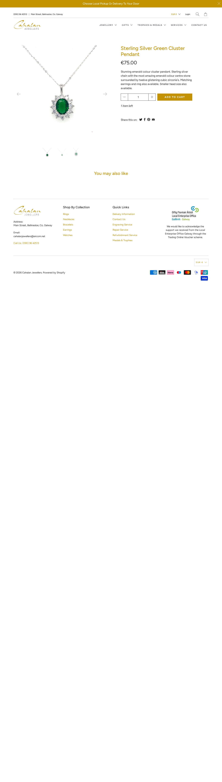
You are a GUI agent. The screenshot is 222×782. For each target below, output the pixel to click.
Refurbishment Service (125, 235)
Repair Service (120, 229)
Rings (66, 214)
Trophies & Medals (150, 25)
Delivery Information (124, 214)
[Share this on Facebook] (145, 119)
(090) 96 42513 (20, 14)
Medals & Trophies (122, 240)
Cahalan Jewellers (32, 272)
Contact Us (199, 25)
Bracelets (68, 224)
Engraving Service (122, 224)
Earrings (67, 229)
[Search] (197, 14)
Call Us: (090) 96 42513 (26, 243)
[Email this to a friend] (153, 119)
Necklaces (68, 219)
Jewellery (106, 25)
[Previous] (18, 94)
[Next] (105, 94)
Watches (67, 235)
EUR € (174, 14)
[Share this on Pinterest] (149, 119)
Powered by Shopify (54, 272)
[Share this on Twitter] (141, 119)
